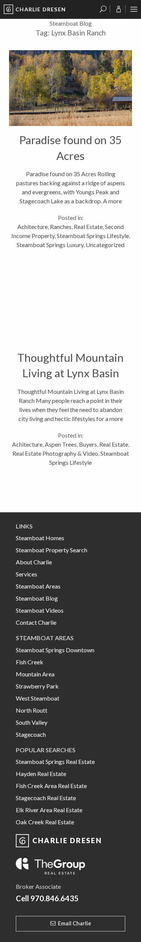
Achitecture (32, 226)
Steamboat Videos (40, 610)
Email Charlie (74, 923)
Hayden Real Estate (41, 773)
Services (26, 574)
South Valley (31, 722)
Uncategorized (105, 244)
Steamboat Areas (38, 586)
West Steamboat (37, 698)
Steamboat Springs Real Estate (55, 761)
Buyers (88, 444)
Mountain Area (35, 674)
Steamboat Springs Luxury (50, 244)
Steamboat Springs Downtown (55, 649)
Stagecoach (31, 734)
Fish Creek (29, 661)
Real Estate (88, 226)
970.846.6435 (54, 898)
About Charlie (34, 562)
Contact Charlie (36, 622)
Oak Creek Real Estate (45, 821)
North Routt (31, 710)
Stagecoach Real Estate (46, 797)
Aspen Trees (61, 444)
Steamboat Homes (40, 537)
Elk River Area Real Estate (49, 809)
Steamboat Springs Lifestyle (93, 235)
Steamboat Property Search (51, 549)
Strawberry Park (37, 686)
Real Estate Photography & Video (55, 453)
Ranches (60, 226)
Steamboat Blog (37, 598)
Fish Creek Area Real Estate (51, 785)
